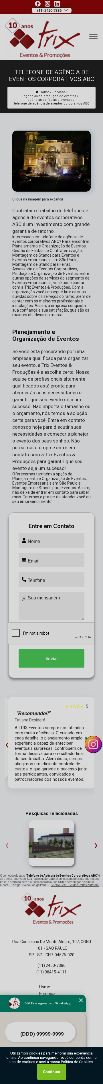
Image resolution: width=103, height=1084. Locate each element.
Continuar (51, 1072)
